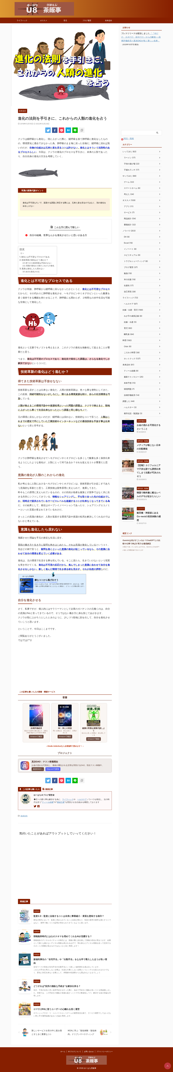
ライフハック (22, 20)
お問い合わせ (89, 1051)
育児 (65, 20)
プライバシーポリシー (105, 1051)
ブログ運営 (86, 20)
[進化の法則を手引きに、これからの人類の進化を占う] (68, 130)
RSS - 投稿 (128, 138)
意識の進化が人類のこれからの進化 (40, 266)
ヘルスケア (82, 799)
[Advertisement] (40, 664)
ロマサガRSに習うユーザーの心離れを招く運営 (57, 1009)
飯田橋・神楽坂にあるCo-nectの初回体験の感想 (149, 516)
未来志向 (108, 20)
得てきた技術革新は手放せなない (39, 263)
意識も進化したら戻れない (33, 268)
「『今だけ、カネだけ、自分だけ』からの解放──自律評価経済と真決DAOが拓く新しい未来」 (141, 37)
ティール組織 (47, 802)
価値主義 (60, 802)
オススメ (43, 20)
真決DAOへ (38, 769)
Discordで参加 (53, 769)
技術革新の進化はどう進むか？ (35, 260)
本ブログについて (74, 1051)
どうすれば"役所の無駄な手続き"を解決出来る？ (57, 986)
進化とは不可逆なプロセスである (35, 257)
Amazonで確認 (36, 736)
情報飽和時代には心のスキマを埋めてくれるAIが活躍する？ (63, 936)
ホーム (62, 1051)
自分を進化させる (33, 272)
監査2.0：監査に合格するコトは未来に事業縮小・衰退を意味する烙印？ (69, 916)
